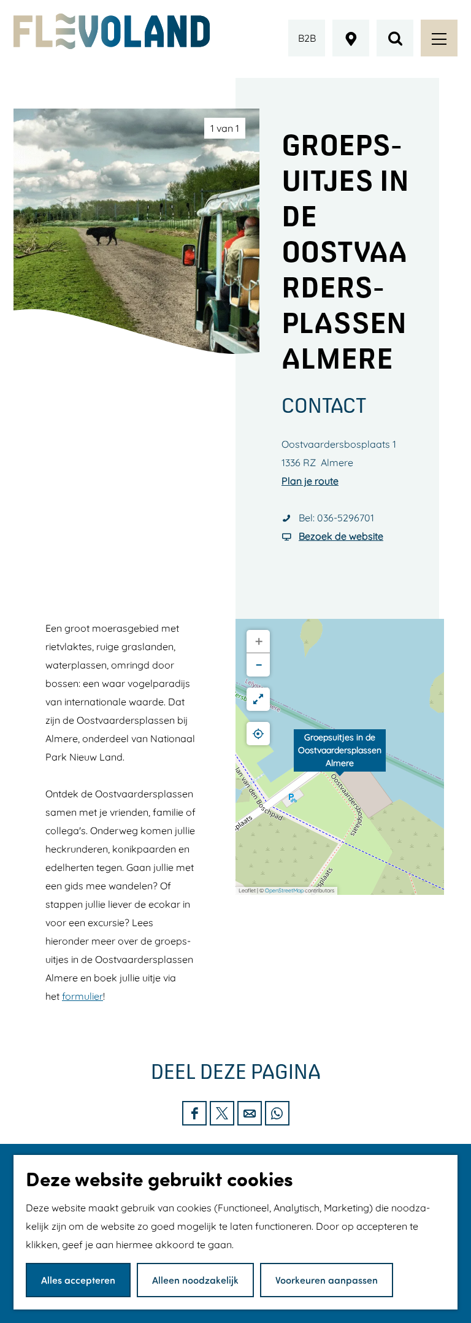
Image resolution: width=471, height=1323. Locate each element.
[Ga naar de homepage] (111, 31)
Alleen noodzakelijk (195, 1279)
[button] (339, 757)
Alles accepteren (78, 1279)
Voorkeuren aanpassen (326, 1279)
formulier (82, 996)
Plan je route (310, 481)
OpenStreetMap (284, 890)
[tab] (224, 128)
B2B (307, 38)
